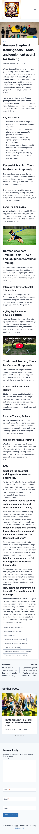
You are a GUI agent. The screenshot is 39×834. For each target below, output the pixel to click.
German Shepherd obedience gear (15, 639)
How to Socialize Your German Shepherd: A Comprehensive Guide (18, 723)
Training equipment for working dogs (15, 655)
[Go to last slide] (5, 713)
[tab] (15, 735)
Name (7, 790)
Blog (4, 41)
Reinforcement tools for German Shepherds (17, 651)
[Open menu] (35, 9)
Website (7, 808)
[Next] (33, 713)
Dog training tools (9, 635)
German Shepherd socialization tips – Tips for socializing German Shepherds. (29, 670)
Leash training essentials (12, 647)
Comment (7, 758)
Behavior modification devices (13, 627)
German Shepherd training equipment (16, 643)
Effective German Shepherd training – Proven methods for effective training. (9, 670)
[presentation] (19, 704)
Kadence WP (19, 828)
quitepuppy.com (10, 63)
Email (6, 799)
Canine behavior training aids (13, 631)
